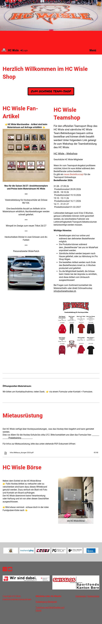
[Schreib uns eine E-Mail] (10, 569)
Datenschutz (93, 596)
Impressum (80, 596)
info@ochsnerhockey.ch (65, 291)
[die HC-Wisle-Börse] (75, 500)
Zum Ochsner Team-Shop (51, 91)
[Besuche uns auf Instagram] (5, 569)
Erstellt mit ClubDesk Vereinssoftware (17, 599)
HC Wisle (13, 50)
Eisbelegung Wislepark (46, 602)
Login (25, 50)
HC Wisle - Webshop (65, 153)
